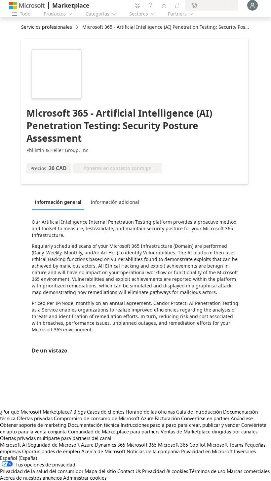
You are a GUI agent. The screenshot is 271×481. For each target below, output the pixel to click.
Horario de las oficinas (150, 411)
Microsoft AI (13, 444)
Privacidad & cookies (165, 471)
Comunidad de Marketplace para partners (113, 431)
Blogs (79, 411)
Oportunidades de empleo (51, 451)
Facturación (167, 418)
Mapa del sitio (100, 471)
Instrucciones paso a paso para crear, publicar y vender (180, 425)
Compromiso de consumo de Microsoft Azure (104, 418)
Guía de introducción (199, 411)
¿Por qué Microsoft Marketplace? (36, 411)
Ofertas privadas (35, 418)
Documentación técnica (93, 425)
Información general (58, 202)
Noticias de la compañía (153, 451)
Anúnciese (242, 418)
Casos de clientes (105, 411)
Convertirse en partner (205, 418)
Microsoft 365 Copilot (182, 444)
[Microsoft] (27, 5)
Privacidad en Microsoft (207, 451)
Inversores (245, 451)
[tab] (60, 202)
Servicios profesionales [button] (46, 27)
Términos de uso (207, 471)
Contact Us (129, 471)
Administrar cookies (84, 477)
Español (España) (18, 458)
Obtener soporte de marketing (33, 425)
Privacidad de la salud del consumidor (41, 471)
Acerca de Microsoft (103, 451)
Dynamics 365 (110, 444)
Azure (87, 444)
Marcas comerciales (248, 471)
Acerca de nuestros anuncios (31, 477)
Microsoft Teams (225, 444)
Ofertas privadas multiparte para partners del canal (55, 438)
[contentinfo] (77, 27)
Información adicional (115, 202)
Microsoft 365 (142, 444)
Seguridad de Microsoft (54, 444)
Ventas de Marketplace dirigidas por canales (209, 431)
